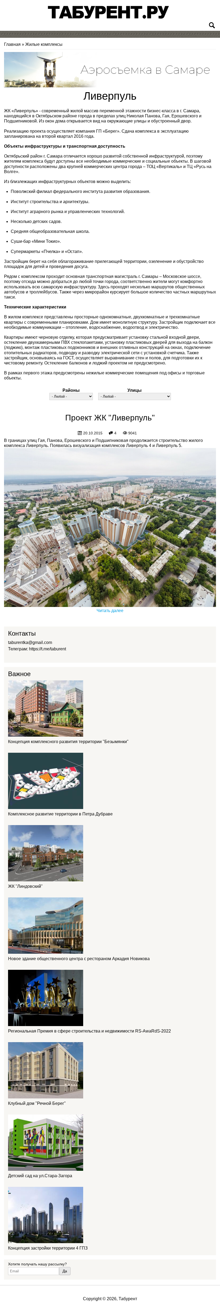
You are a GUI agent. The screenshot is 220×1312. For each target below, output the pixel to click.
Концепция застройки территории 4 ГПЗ (48, 1248)
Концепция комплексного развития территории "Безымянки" (68, 741)
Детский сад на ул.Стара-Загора (40, 1175)
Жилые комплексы (44, 44)
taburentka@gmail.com (30, 642)
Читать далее (110, 610)
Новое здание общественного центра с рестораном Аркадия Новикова (79, 958)
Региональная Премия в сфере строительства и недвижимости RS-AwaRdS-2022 (89, 1031)
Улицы (134, 390)
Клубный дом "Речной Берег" (37, 1103)
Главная (12, 44)
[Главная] (108, 12)
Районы (71, 390)
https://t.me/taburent (47, 649)
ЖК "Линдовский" (25, 886)
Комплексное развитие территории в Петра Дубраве (60, 814)
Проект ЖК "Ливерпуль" (110, 417)
